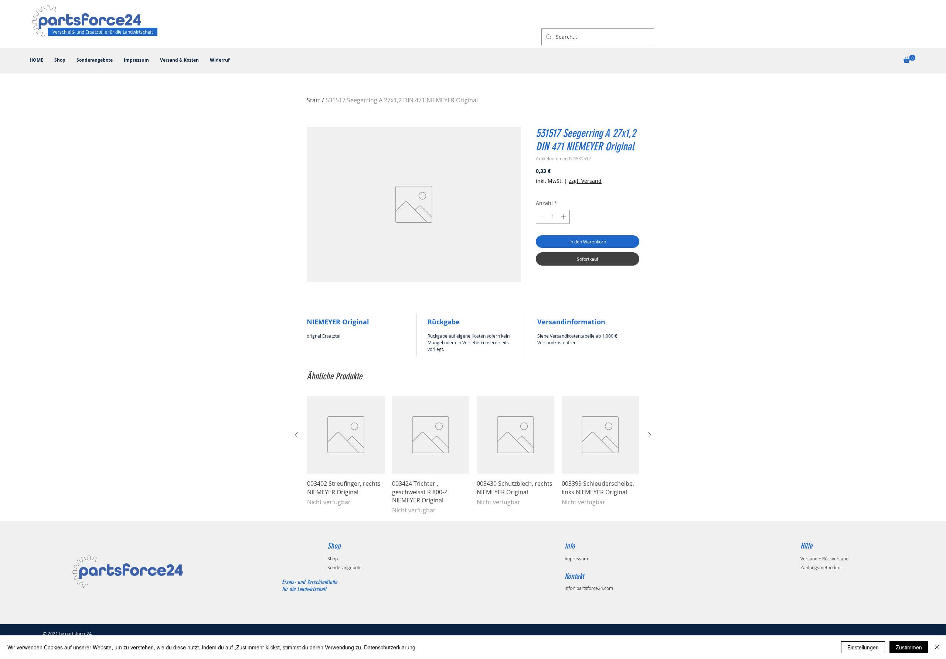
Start (313, 100)
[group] (473, 455)
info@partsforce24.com (589, 588)
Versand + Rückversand (824, 558)
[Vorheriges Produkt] (296, 434)
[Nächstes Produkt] (649, 434)
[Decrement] (541, 216)
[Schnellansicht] (346, 435)
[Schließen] (937, 647)
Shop (332, 558)
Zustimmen (909, 647)
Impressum (576, 558)
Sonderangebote (344, 567)
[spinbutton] (552, 216)
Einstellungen (863, 647)
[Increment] (564, 216)
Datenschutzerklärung (389, 647)
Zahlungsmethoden (820, 567)
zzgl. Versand (585, 180)
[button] (909, 59)
